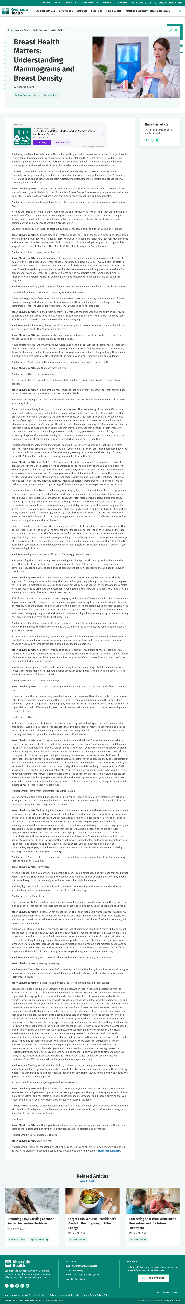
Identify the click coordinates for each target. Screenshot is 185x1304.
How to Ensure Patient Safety (96, 1295)
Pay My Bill (108, 2)
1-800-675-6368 (155, 1278)
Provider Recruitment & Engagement (82, 1275)
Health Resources (160, 11)
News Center (71, 1261)
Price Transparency (74, 1270)
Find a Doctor (113, 11)
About (58, 2)
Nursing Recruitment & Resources (81, 1266)
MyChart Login (143, 3)
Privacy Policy (11, 1301)
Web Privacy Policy (54, 1301)
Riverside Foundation (75, 1279)
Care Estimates (90, 2)
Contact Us (72, 2)
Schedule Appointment (170, 3)
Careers (46, 2)
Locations (96, 11)
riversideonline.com (109, 1150)
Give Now (122, 2)
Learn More (32, 1217)
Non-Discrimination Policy (32, 1301)
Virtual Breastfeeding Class (34, 1295)
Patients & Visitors (135, 11)
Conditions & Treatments (73, 11)
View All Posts (87, 1181)
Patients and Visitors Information (65, 1295)
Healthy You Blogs (40, 30)
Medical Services (45, 11)
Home (10, 30)
